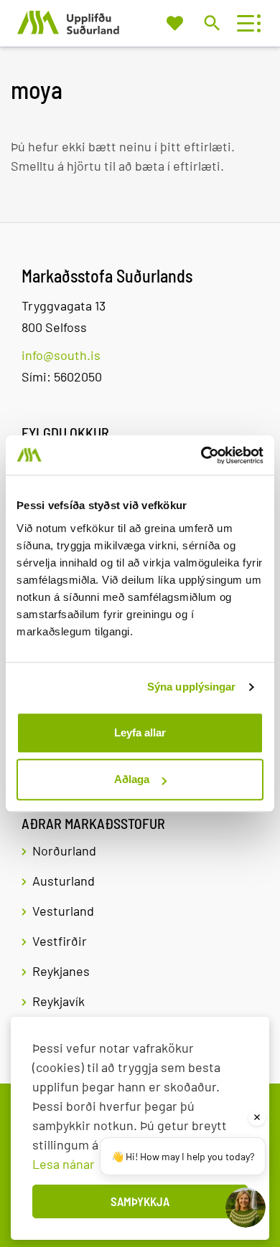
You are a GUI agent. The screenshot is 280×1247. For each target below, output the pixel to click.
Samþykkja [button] (140, 1201)
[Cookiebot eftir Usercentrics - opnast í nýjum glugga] (201, 455)
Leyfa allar (140, 732)
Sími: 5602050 (62, 376)
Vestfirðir (59, 941)
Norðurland (64, 850)
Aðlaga (131, 779)
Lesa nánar (63, 1164)
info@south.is (61, 355)
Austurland (63, 880)
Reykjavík (58, 1001)
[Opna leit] (211, 22)
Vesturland (63, 911)
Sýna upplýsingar (191, 687)
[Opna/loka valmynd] (245, 23)
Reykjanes (61, 971)
